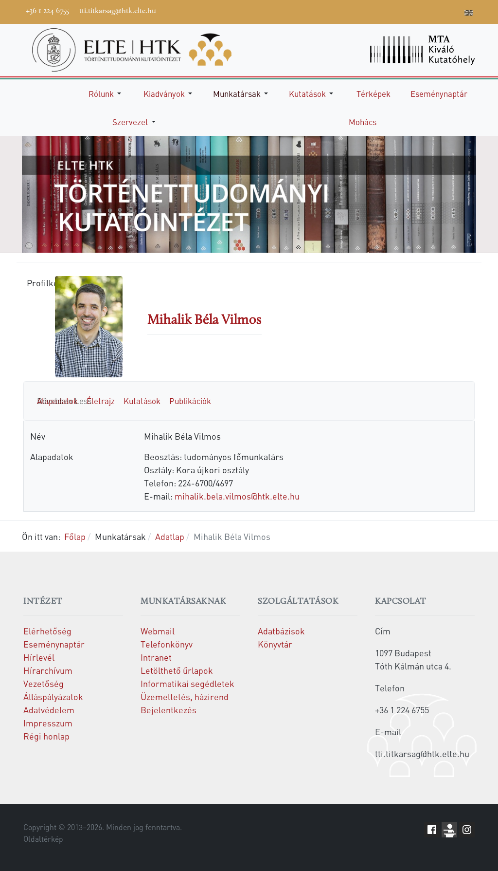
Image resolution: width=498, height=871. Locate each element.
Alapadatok (51, 456)
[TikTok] (440, 11)
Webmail (158, 630)
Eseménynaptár (54, 643)
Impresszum (47, 722)
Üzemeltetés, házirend (185, 696)
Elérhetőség (47, 630)
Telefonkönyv (167, 643)
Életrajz (101, 400)
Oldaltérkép (43, 839)
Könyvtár (275, 643)
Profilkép (36, 282)
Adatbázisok (281, 630)
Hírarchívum (47, 670)
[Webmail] (455, 11)
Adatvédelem (48, 709)
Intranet (156, 657)
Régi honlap (46, 735)
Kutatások (142, 400)
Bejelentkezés (168, 709)
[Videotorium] (396, 11)
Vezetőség (43, 683)
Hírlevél (38, 657)
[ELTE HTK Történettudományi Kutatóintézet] (131, 48)
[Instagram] (425, 11)
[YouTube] (411, 11)
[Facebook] (382, 11)
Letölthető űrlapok (177, 670)
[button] (106, 93)
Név (37, 436)
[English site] (468, 13)
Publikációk (190, 400)
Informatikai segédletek (187, 683)
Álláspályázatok (53, 696)
